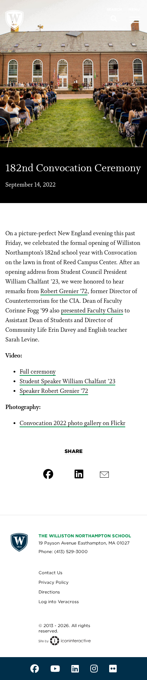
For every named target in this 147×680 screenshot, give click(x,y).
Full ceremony (38, 372)
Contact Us (50, 572)
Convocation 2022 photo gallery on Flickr (72, 423)
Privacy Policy (54, 582)
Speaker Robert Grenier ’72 (54, 391)
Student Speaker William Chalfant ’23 (67, 381)
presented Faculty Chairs (92, 311)
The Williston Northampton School (85, 535)
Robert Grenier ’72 (63, 291)
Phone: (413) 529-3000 (63, 551)
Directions (49, 592)
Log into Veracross (59, 601)
